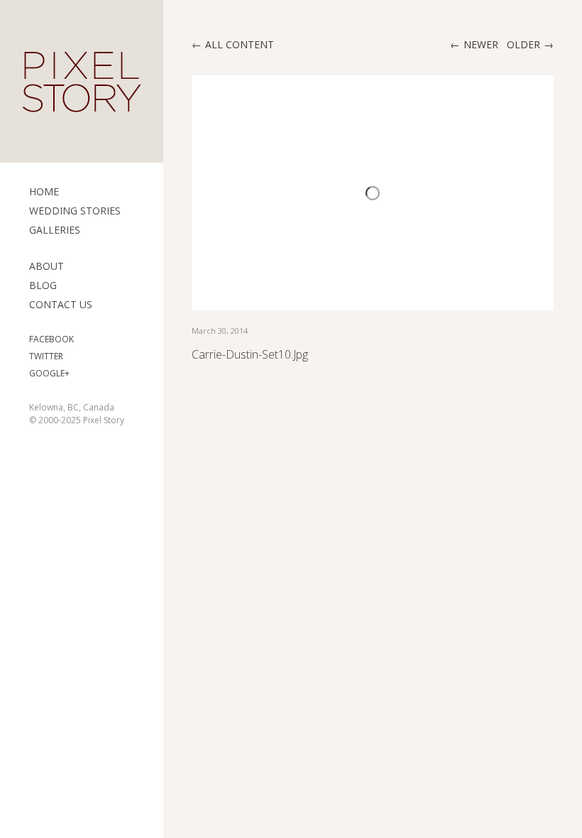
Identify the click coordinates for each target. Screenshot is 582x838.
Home (44, 191)
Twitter (46, 356)
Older (523, 44)
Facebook (51, 339)
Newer (480, 44)
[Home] (82, 81)
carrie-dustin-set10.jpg (250, 354)
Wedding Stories (75, 210)
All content (239, 44)
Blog (43, 285)
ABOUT (46, 266)
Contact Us (60, 304)
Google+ (49, 373)
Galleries (54, 229)
